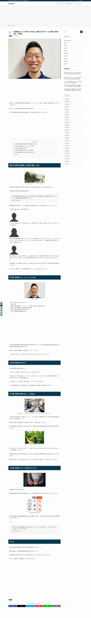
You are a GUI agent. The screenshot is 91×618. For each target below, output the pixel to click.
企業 (66, 48)
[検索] (82, 0)
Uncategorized (68, 40)
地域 (66, 50)
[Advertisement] (45, 15)
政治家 (66, 53)
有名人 (66, 55)
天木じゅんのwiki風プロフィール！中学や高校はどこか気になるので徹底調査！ (73, 82)
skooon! (11, 3)
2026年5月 (67, 106)
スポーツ (67, 43)
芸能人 (66, 61)
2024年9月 (67, 158)
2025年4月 (67, 140)
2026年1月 (67, 117)
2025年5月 (67, 137)
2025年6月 (67, 135)
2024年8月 (67, 161)
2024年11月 (67, 153)
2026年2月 (67, 114)
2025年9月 (67, 127)
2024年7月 (67, 163)
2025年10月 (67, 125)
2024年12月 (67, 150)
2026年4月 (67, 109)
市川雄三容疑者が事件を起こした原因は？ (24, 150)
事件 (10, 599)
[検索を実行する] (81, 32)
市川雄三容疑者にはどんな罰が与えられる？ (25, 152)
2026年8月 (67, 99)
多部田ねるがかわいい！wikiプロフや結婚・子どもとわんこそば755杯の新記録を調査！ (73, 78)
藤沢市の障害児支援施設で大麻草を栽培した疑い (26, 143)
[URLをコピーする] (56, 606)
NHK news (17, 200)
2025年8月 (67, 130)
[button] (12, 606)
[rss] (80, 0)
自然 (66, 58)
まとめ (16, 154)
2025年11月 (67, 122)
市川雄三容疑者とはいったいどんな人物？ (24, 146)
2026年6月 (67, 104)
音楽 (66, 63)
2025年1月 (67, 148)
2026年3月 (67, 112)
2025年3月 (67, 143)
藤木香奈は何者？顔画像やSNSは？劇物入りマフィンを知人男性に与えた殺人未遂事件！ (73, 86)
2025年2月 (67, 145)
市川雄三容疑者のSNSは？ (21, 148)
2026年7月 (67, 101)
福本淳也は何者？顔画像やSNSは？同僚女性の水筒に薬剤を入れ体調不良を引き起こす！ (73, 90)
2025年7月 (67, 132)
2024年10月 (67, 156)
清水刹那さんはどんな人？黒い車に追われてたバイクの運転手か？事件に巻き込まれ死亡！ (73, 74)
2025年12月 (67, 119)
